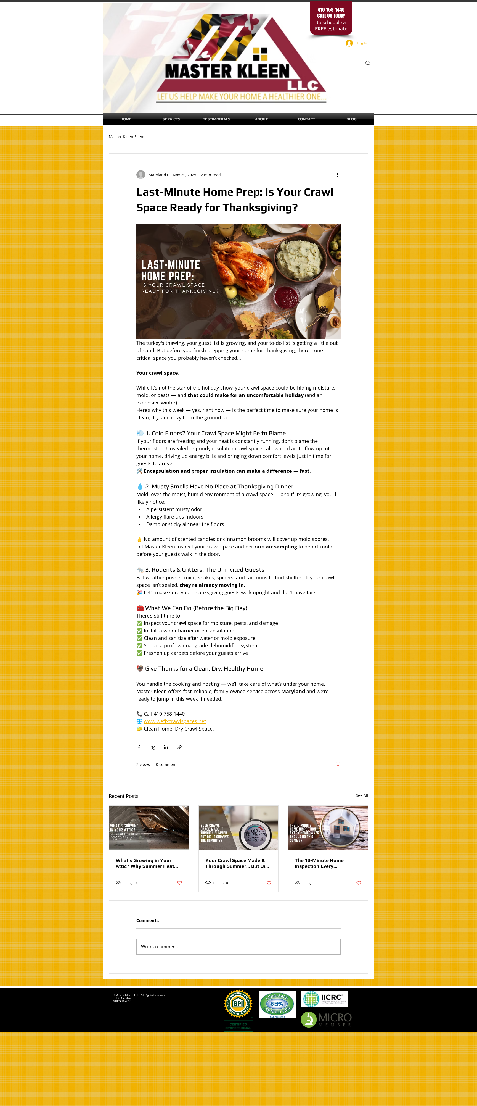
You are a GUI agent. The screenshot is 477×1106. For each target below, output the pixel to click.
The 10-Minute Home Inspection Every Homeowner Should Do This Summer (327, 863)
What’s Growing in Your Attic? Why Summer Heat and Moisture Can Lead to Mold (145, 863)
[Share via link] (179, 747)
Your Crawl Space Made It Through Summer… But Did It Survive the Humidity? (236, 863)
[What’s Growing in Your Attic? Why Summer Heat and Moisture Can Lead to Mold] (149, 828)
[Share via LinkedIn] (166, 747)
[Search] (368, 63)
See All (362, 795)
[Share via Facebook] (139, 747)
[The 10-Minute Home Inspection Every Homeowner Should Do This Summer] (328, 828)
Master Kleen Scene (127, 136)
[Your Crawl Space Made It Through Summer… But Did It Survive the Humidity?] (239, 828)
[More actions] (337, 174)
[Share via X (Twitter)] (152, 747)
